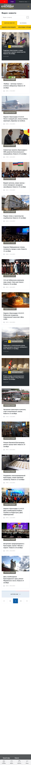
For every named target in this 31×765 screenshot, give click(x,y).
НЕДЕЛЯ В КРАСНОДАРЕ (9, 27)
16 (20, 601)
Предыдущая (4, 600)
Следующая (26, 600)
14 (10, 601)
